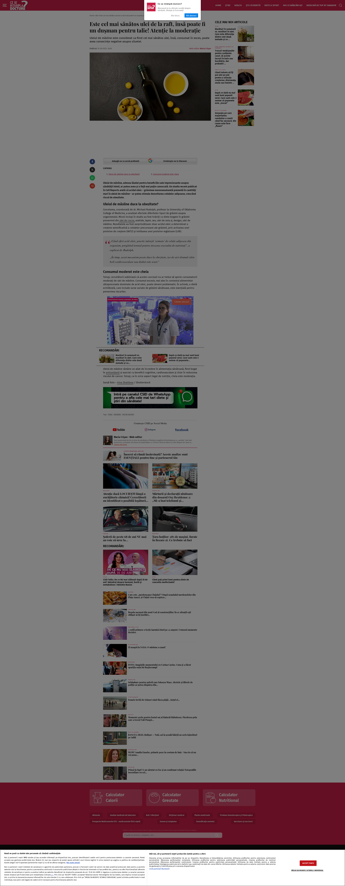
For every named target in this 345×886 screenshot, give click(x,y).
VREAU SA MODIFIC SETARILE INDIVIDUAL (307, 870)
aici (52, 875)
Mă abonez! (191, 15)
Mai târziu (175, 15)
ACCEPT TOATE (308, 863)
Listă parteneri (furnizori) (159, 869)
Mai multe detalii (73, 863)
